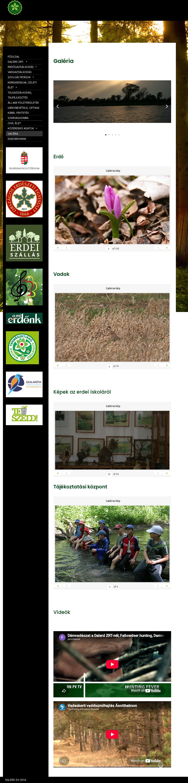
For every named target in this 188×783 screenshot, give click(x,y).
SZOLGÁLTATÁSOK (19, 77)
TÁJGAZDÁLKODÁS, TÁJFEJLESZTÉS (20, 95)
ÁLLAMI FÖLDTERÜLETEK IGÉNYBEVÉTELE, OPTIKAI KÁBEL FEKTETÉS (23, 107)
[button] (105, 134)
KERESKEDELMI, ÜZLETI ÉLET (22, 85)
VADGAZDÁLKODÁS (20, 72)
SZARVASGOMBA (18, 117)
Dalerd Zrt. (22, 18)
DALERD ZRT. (16, 61)
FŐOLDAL (14, 56)
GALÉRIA (13, 133)
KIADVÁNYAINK (17, 138)
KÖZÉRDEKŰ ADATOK (21, 128)
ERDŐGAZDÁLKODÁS (21, 66)
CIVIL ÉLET (14, 123)
